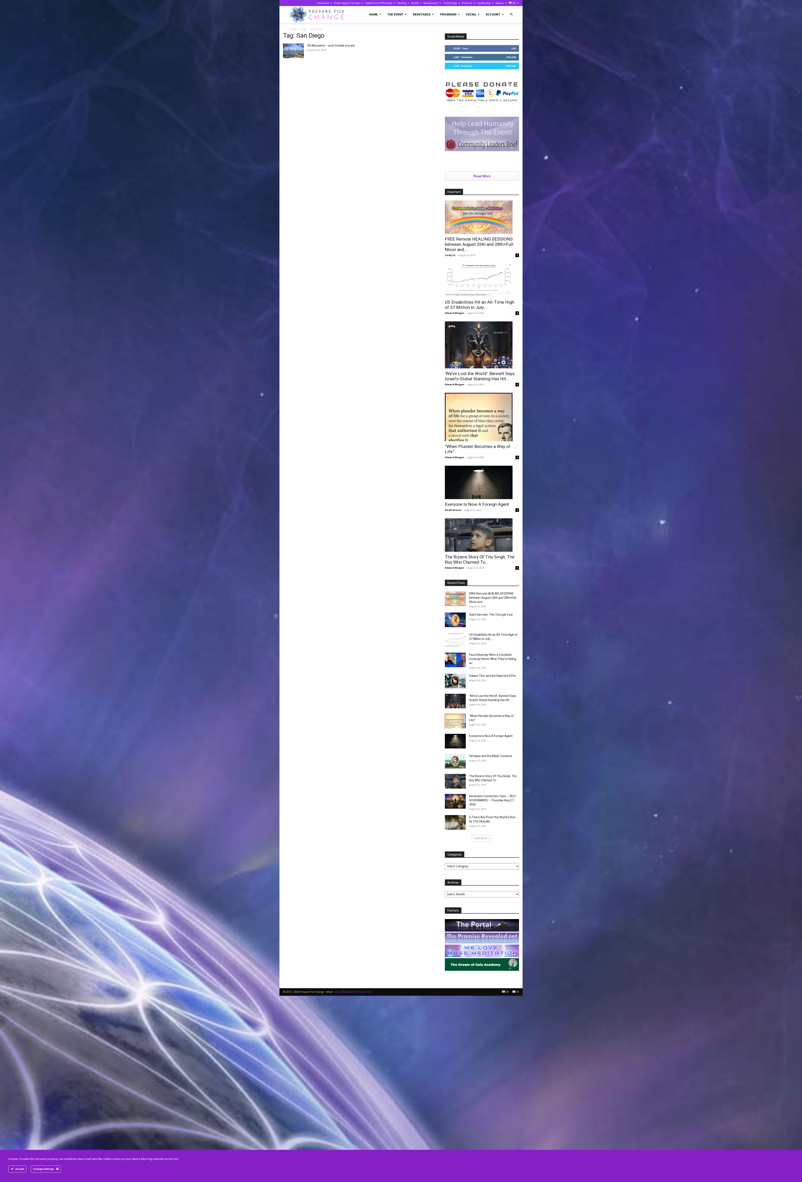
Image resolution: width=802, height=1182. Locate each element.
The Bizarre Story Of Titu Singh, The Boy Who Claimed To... (479, 559)
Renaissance (431, 3)
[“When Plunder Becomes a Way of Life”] (482, 417)
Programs (448, 14)
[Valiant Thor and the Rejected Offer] (455, 681)
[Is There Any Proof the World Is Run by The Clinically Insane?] (455, 822)
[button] (511, 14)
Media (415, 3)
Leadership (484, 3)
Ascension (323, 3)
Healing (401, 3)
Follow (511, 57)
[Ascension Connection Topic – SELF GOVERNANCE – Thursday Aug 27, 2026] (455, 801)
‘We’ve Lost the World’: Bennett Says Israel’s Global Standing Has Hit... (480, 376)
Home (373, 14)
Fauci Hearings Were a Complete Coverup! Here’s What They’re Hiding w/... (492, 659)
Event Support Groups (347, 3)
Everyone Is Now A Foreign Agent (477, 504)
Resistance (422, 14)
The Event (395, 14)
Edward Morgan (454, 313)
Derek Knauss (453, 509)
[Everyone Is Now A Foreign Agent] (482, 482)
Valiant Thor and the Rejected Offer (492, 675)
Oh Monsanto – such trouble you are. (331, 45)
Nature (500, 3)
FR (517, 992)
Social (471, 14)
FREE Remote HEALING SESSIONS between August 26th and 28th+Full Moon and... (479, 244)
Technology (450, 3)
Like (513, 48)
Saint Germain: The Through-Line (491, 614)
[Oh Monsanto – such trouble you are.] (293, 50)
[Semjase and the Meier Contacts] (455, 761)
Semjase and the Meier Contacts (490, 756)
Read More (482, 176)
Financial (467, 3)
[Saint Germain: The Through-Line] (455, 620)
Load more (480, 838)
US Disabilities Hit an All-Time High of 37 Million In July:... (479, 305)
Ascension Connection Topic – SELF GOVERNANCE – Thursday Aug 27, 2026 (492, 800)
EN (514, 3)
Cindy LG (450, 255)
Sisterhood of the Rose (378, 3)
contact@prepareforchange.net (352, 992)
